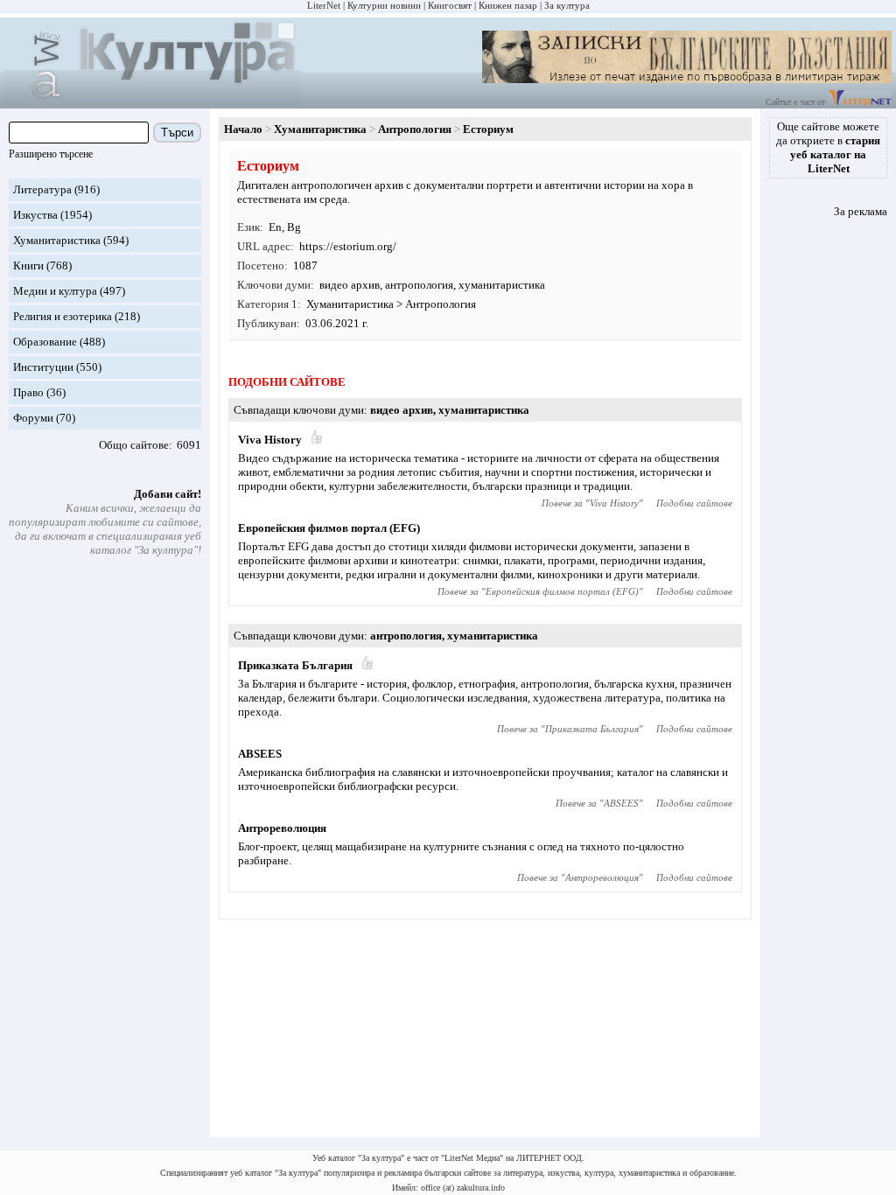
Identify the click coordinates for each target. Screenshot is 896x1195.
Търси (177, 132)
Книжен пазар (508, 5)
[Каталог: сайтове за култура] (152, 101)
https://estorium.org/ (347, 246)
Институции (43, 367)
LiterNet (323, 5)
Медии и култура (55, 290)
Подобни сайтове (694, 503)
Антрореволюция (282, 828)
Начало (243, 129)
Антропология (415, 129)
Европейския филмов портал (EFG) (329, 528)
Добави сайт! (167, 493)
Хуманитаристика (57, 240)
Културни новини (384, 5)
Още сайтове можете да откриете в (828, 147)
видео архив (349, 284)
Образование (45, 341)
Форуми (33, 417)
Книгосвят (450, 5)
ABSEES (260, 753)
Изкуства (35, 214)
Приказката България (295, 665)
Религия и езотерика (62, 316)
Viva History (270, 439)
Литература (42, 189)
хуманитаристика (501, 284)
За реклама (860, 211)
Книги (28, 265)
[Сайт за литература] (860, 102)
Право (28, 392)
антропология (419, 284)
